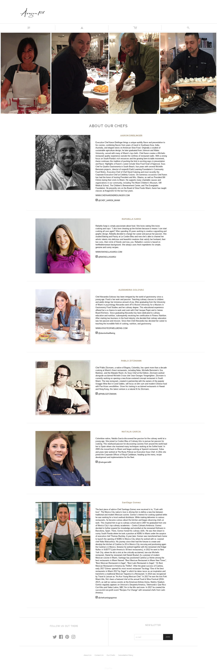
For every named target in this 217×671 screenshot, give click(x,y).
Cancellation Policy (125, 655)
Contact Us (99, 655)
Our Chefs (111, 655)
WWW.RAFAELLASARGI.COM (109, 252)
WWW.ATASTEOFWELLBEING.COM (112, 328)
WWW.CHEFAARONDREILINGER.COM (113, 195)
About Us (87, 655)
